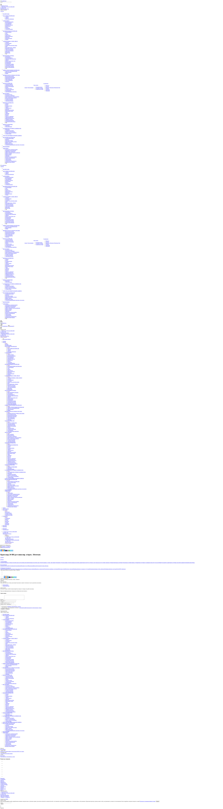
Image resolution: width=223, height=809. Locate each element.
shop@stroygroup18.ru (6, 547)
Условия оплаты (3, 783)
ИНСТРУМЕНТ (10, 434)
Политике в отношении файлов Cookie (147, 801)
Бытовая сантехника (4, 565)
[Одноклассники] (2, 550)
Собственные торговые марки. (6, 753)
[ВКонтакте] (1, 550)
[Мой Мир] (4, 550)
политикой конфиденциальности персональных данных (30, 607)
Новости (2, 780)
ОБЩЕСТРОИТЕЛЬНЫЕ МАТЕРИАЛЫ (15, 407)
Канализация (31, 565)
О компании (7, 518)
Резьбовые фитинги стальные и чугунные (81, 569)
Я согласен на (11, 606)
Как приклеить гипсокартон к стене (7, 756)
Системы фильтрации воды (19, 569)
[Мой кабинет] (1, 4)
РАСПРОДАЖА (3, 562)
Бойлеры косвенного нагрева (8, 569)
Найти (2, 803)
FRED (7, 799)
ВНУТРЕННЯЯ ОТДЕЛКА (12, 392)
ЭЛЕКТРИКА (10, 493)
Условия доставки (4, 784)
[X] (6, 550)
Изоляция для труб (24, 565)
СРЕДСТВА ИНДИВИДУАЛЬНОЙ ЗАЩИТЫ (161, 562)
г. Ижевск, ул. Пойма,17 (6, 546)
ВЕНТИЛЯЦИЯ (186, 562)
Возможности (3, 786)
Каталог (6, 344)
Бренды (1, 789)
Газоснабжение (18, 565)
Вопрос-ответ (3, 788)
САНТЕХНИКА (10, 354)
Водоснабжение (12, 565)
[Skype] (11, 550)
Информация (3, 782)
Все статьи (2, 755)
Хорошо (157, 801)
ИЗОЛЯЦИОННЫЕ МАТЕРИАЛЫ (14, 366)
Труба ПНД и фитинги (121, 569)
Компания (2, 778)
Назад (6, 343)
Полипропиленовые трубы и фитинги (97, 569)
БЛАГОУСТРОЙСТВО (12, 422)
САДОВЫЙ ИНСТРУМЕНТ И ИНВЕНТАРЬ (16, 472)
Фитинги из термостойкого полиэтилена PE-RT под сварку (12, 751)
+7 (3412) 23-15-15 (4, 5)
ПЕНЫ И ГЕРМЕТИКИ (12, 466)
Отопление (39, 565)
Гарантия (2, 785)
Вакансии (2, 781)
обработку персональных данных (14, 606)
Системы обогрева (44, 565)
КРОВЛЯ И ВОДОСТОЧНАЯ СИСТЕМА (15, 413)
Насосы (35, 565)
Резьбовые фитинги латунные (111, 569)
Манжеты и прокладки (39, 569)
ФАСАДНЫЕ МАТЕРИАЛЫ (13, 348)
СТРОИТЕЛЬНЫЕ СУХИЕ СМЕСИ (14, 377)
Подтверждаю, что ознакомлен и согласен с (22, 607)
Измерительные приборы (30, 569)
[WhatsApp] (9, 550)
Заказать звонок (3, 337)
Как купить (7, 511)
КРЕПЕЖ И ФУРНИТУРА (12, 444)
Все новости (2, 749)
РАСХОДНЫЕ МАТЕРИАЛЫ (13, 481)
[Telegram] (12, 550)
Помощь (2, 787)
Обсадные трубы (62, 569)
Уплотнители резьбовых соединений (51, 569)
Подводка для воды (69, 569)
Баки (1, 569)
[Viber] (7, 550)
